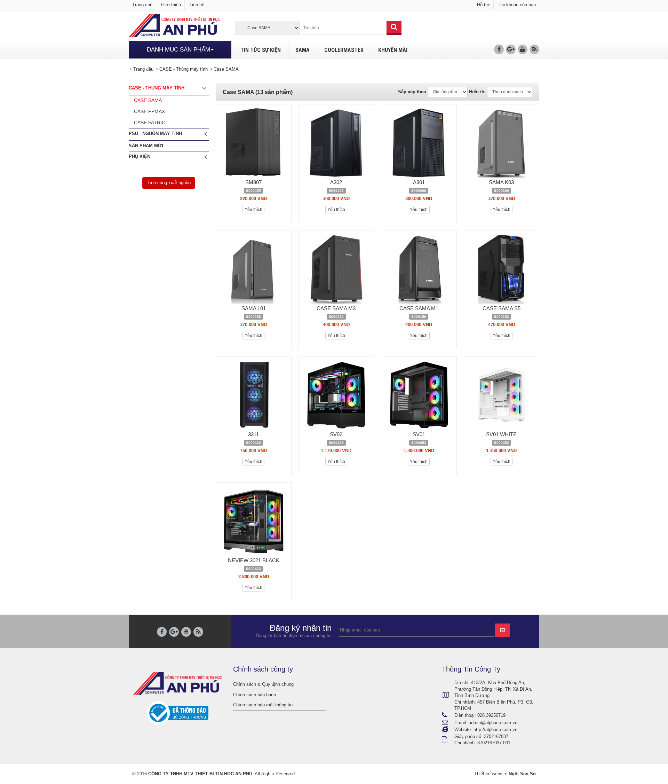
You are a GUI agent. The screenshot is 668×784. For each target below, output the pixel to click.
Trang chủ (142, 4)
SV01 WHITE (501, 434)
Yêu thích (253, 209)
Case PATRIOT (151, 122)
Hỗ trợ (483, 4)
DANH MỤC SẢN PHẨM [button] (178, 49)
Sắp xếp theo (412, 91)
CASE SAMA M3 (336, 308)
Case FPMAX (149, 111)
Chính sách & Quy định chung (263, 684)
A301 (419, 182)
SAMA (302, 50)
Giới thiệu (171, 4)
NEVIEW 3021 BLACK (253, 560)
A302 (336, 182)
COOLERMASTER (344, 50)
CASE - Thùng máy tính (156, 88)
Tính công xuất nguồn (169, 182)
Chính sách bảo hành (254, 694)
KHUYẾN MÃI (392, 50)
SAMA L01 (253, 308)
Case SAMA (148, 100)
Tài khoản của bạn (517, 4)
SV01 (419, 434)
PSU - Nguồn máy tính (155, 133)
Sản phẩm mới (146, 145)
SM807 (253, 182)
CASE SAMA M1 (418, 308)
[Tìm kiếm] (394, 28)
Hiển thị (477, 91)
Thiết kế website (490, 773)
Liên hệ (197, 4)
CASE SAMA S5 (501, 308)
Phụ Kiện (139, 156)
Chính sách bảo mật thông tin (263, 704)
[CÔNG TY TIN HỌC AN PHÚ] (174, 25)
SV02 (336, 434)
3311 (253, 434)
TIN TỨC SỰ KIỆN (260, 50)
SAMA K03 (501, 182)
